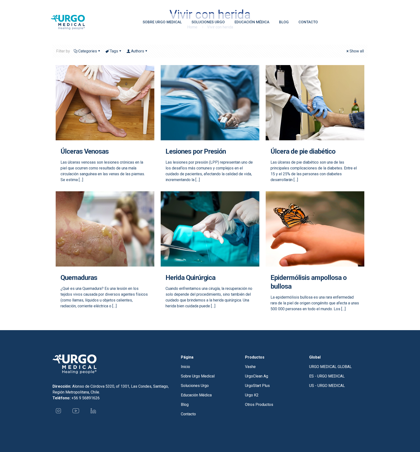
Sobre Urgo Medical (198, 376)
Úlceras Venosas (85, 151)
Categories (87, 51)
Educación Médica (196, 395)
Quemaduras (79, 278)
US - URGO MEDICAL (327, 385)
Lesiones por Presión (196, 151)
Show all (357, 51)
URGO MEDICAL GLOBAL (330, 366)
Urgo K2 (252, 395)
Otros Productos (259, 404)
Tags (114, 51)
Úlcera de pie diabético (303, 151)
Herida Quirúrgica (190, 278)
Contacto (188, 414)
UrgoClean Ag (256, 376)
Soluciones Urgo (195, 385)
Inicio (185, 366)
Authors (137, 51)
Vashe (250, 366)
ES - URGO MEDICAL (327, 376)
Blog (185, 404)
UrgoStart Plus (257, 385)
